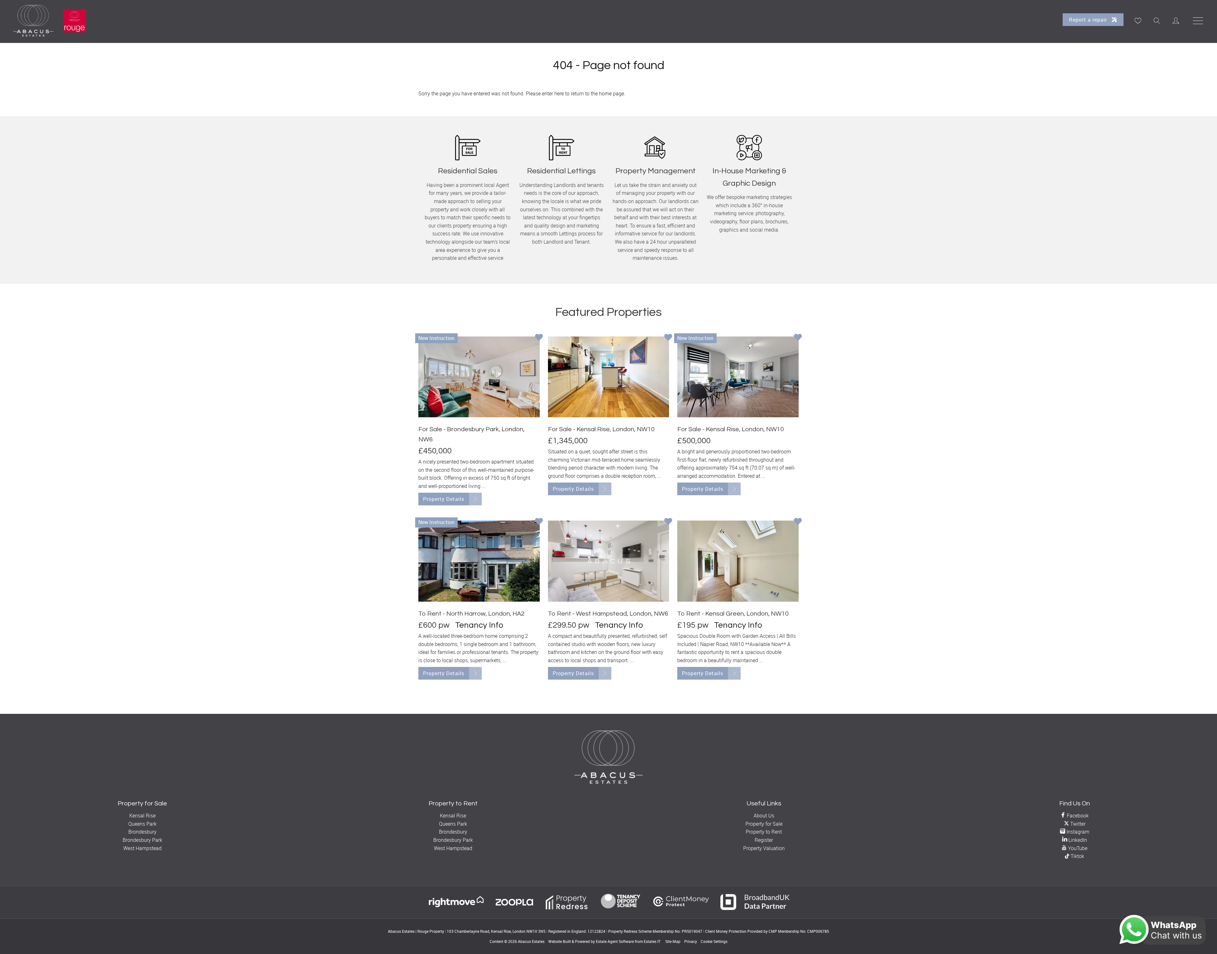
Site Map (672, 941)
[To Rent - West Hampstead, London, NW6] (608, 561)
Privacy (690, 941)
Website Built (559, 941)
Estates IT (652, 941)
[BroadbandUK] (755, 908)
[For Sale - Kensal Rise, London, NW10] (608, 376)
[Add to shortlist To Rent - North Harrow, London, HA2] (539, 522)
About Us (764, 815)
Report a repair (1089, 19)
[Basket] (1137, 20)
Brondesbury (142, 831)
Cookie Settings (714, 941)
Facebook (1077, 815)
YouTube (1077, 848)
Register (764, 839)
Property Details (443, 499)
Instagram (1077, 831)
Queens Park (142, 823)
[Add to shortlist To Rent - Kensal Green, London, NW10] (798, 522)
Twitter (1077, 823)
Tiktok (1076, 856)
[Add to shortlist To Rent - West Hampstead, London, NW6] (668, 522)
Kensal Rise (142, 815)
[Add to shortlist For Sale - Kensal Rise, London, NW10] (668, 338)
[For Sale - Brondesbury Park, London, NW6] (479, 376)
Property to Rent (764, 831)
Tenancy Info (479, 625)
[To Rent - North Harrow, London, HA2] (479, 561)
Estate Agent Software (615, 941)
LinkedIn (1077, 839)
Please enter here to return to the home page (575, 93)
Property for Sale (763, 823)
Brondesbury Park (142, 839)
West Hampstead (142, 848)
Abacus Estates (531, 941)
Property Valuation (764, 848)
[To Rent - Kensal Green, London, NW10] (738, 561)
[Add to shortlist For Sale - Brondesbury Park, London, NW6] (539, 338)
